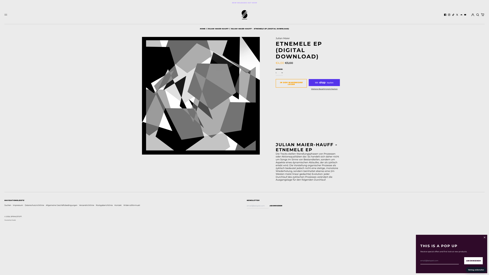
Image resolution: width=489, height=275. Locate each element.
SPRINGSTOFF (16, 216)
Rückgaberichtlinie (104, 205)
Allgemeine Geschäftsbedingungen (61, 205)
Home (203, 29)
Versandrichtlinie (86, 205)
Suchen (7, 205)
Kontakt (118, 205)
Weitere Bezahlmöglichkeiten (324, 89)
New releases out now (244, 3)
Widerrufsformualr (131, 205)
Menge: (279, 69)
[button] (478, 15)
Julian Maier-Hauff (218, 29)
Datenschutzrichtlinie (34, 205)
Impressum (18, 205)
